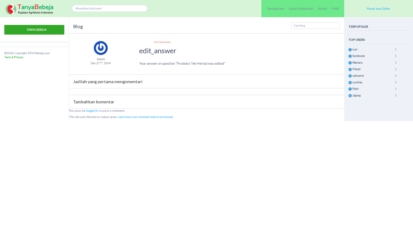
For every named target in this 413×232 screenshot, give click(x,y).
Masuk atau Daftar (378, 8)
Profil (335, 8)
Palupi (356, 69)
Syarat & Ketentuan (301, 8)
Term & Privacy (13, 57)
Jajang (356, 95)
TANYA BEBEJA (36, 29)
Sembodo (358, 56)
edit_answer (157, 50)
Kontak (322, 8)
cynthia (357, 82)
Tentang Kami (275, 8)
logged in (92, 110)
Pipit (355, 88)
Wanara (357, 62)
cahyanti (358, 75)
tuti (354, 49)
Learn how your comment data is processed (145, 117)
